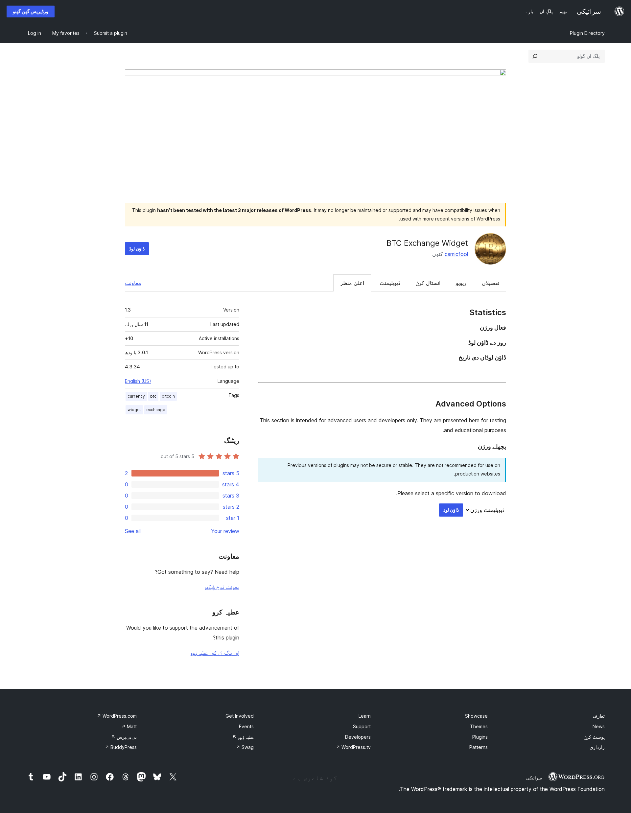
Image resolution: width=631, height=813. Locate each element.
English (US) (138, 381)
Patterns (478, 747)
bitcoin (168, 396)
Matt (129, 726)
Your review (225, 531)
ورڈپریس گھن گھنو (30, 11)
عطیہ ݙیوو (243, 737)
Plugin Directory (587, 33)
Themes (479, 726)
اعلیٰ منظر (352, 283)
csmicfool (456, 254)
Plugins (480, 737)
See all (133, 531)
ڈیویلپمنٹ (390, 283)
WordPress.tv (353, 747)
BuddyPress (121, 747)
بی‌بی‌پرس (124, 737)
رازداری (597, 747)
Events (246, 726)
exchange (155, 409)
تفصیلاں (490, 283)
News (599, 726)
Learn (365, 716)
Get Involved (239, 716)
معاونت (133, 283)
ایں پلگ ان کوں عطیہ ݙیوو (214, 652)
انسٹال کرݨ (428, 283)
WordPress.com (117, 716)
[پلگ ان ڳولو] (535, 56)
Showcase (476, 716)
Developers (358, 737)
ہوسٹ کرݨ (594, 737)
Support (362, 726)
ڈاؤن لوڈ (137, 248)
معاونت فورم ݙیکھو (221, 587)
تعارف (599, 716)
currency (136, 396)
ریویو (461, 283)
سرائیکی (534, 777)
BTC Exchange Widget (427, 243)
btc (153, 396)
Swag (245, 747)
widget (134, 409)
